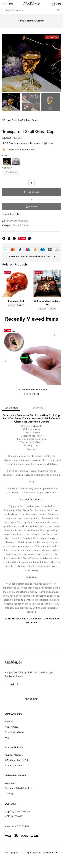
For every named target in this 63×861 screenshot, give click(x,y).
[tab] (11, 408)
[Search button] (58, 10)
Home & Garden (35, 20)
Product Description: (31, 499)
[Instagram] (12, 684)
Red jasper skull (16, 301)
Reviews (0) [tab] (38, 407)
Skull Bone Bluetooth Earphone (31, 389)
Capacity (7, 167)
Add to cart (33, 192)
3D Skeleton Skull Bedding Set (47, 302)
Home (21, 20)
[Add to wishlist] (24, 275)
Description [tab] (11, 407)
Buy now (33, 206)
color (4, 155)
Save (23, 238)
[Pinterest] (18, 684)
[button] (6, 63)
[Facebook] (6, 684)
